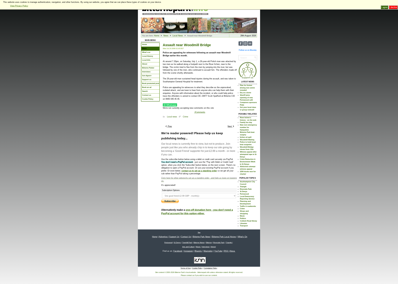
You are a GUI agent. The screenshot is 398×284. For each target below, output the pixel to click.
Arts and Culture (188, 247)
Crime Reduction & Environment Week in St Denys (247, 161)
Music (242, 216)
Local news (172, 117)
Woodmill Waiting (247, 140)
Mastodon (208, 251)
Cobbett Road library (248, 221)
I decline (393, 7)
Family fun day (246, 122)
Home (156, 35)
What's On (242, 237)
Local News (178, 35)
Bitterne (209, 242)
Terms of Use (185, 268)
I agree (384, 7)
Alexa (232, 251)
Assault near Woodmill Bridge (187, 45)
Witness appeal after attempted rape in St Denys (248, 154)
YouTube (218, 251)
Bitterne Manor (199, 242)
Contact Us (186, 237)
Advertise (163, 237)
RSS (226, 251)
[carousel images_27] (175, 25)
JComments (199, 112)
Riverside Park (246, 189)
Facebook (177, 251)
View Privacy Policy (19, 6)
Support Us (174, 237)
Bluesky (198, 251)
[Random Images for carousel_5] (152, 25)
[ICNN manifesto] (199, 261)
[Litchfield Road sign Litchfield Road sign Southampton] (245, 25)
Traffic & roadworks (248, 206)
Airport (213, 247)
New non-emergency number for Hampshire (248, 127)
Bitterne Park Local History (224, 237)
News (165, 35)
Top (199, 232)
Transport (244, 226)
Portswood (244, 194)
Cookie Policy (197, 268)
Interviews (206, 247)
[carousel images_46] (222, 25)
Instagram (188, 251)
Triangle (243, 187)
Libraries (243, 223)
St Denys (243, 191)
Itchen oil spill (245, 137)
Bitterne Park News (201, 237)
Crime (185, 117)
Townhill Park (187, 242)
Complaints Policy (210, 268)
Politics (243, 218)
